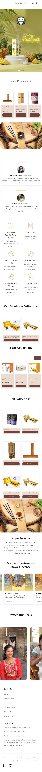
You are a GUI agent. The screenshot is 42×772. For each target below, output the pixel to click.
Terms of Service (9, 698)
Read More (6, 601)
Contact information (32, 760)
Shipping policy (21, 760)
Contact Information (10, 707)
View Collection (12, 431)
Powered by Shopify (18, 758)
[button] (4, 3)
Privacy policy (37, 758)
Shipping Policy (9, 716)
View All (37, 358)
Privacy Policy (8, 712)
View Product (7, 115)
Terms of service (11, 760)
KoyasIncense (8, 758)
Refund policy (8, 703)
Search (6, 694)
